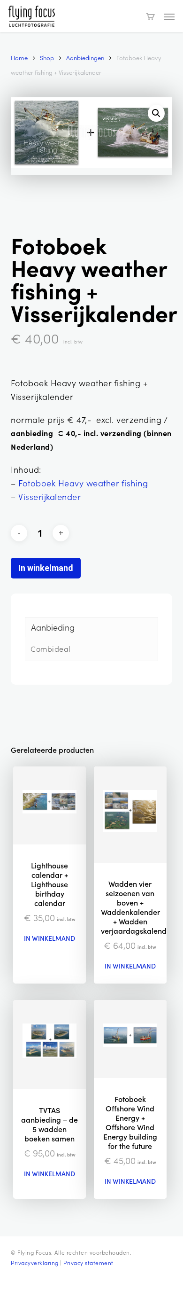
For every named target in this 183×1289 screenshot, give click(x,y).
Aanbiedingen (85, 58)
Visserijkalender (49, 496)
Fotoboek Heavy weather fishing (83, 483)
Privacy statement (88, 1262)
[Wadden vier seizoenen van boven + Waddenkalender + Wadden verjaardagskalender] (130, 814)
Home (19, 58)
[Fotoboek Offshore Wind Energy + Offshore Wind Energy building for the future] (130, 1039)
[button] (169, 16)
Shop (47, 58)
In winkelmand (45, 568)
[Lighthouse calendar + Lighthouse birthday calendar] (49, 805)
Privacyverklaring (35, 1262)
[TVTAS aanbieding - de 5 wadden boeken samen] (49, 1044)
